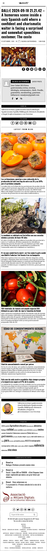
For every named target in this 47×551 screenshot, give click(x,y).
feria (36, 433)
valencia (39, 445)
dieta (33, 433)
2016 (3, 426)
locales (20, 436)
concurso (23, 433)
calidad (10, 429)
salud (19, 446)
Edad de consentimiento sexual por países (17, 364)
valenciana (4, 450)
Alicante (23, 425)
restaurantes (5, 446)
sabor (15, 446)
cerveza (29, 429)
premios (11, 441)
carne (15, 430)
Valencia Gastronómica (28, 41)
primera (23, 441)
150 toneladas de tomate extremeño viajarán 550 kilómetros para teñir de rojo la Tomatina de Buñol (21, 309)
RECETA (28, 440)
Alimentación (29, 426)
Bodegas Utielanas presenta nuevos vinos (20, 465)
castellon (20, 430)
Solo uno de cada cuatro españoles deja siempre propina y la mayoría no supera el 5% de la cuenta (23, 380)
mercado (34, 436)
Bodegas (3, 430)
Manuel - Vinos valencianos (15, 482)
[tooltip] (23, 69)
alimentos (38, 425)
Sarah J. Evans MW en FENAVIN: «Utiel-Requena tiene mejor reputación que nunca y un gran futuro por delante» (24, 474)
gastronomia (7, 436)
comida (3, 433)
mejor (24, 436)
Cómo (29, 432)
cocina (41, 429)
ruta (12, 445)
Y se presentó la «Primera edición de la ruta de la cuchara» (23, 485)
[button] (34, 514)
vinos (14, 450)
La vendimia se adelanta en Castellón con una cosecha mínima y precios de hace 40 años (22, 236)
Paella (2, 441)
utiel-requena (29, 445)
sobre (22, 446)
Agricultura (14, 425)
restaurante (35, 440)
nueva (39, 436)
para (6, 440)
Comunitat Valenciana (13, 433)
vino (10, 450)
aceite (7, 426)
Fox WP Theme (35, 519)
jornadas (15, 437)
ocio (43, 437)
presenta (17, 441)
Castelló (25, 430)
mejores (28, 437)
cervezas (35, 430)
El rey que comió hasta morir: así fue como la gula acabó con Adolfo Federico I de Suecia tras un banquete (23, 254)
